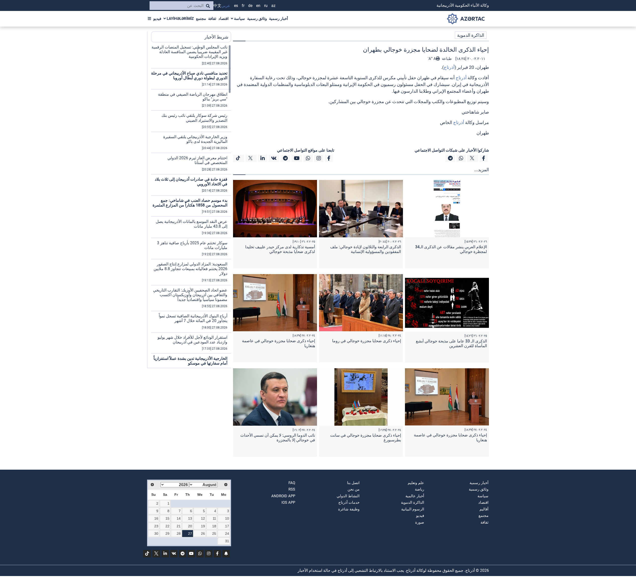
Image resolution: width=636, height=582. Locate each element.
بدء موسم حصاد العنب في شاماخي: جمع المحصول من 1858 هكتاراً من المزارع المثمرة (190, 203)
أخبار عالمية (414, 496)
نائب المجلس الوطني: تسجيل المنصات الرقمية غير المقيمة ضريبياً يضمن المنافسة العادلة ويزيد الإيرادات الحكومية (189, 52)
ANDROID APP (283, 496)
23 (156, 526)
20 (190, 526)
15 (167, 518)
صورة (419, 522)
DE (250, 5)
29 (167, 534)
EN (258, 5)
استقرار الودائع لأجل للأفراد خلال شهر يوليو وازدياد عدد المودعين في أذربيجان (192, 339)
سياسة (239, 18)
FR (243, 5)
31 (227, 541)
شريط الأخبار (216, 37)
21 (179, 526)
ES (236, 5)
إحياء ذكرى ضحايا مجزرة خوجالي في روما (366, 340)
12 (203, 518)
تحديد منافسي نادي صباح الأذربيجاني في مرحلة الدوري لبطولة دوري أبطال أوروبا (189, 75)
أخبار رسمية (278, 18)
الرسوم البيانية (412, 509)
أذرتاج (449, 67)
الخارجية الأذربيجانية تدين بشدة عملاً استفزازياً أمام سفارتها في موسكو (190, 361)
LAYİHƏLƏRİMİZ (180, 18)
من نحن (353, 489)
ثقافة (212, 18)
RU (266, 5)
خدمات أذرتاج (348, 502)
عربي (225, 5)
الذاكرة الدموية (470, 35)
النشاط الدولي (348, 496)
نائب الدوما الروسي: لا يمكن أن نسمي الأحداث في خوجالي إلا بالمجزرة (277, 437)
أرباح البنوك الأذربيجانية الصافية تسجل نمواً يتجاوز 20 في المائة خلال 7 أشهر (193, 318)
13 (190, 518)
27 (190, 534)
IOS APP (288, 502)
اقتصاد (223, 18)
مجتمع (201, 18)
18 (214, 526)
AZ (273, 5)
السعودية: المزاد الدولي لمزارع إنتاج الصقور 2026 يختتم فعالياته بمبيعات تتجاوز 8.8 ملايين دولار (190, 269)
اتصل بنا (353, 483)
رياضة (419, 489)
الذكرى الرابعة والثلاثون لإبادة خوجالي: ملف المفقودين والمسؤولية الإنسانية (365, 249)
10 (227, 518)
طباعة (446, 58)
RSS (291, 489)
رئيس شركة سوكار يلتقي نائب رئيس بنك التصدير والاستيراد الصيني (194, 118)
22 (167, 526)
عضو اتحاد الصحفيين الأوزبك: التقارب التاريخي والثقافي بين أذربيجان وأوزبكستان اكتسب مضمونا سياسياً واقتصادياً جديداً (190, 295)
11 (214, 518)
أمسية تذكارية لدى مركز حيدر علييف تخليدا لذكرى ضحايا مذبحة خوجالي (280, 249)
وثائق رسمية (257, 18)
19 (203, 526)
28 (179, 534)
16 (156, 518)
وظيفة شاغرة (348, 509)
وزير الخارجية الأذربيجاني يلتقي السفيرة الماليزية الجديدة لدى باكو (195, 139)
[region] (191, 206)
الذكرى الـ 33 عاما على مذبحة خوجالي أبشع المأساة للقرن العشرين (451, 343)
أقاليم (483, 509)
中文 (217, 5)
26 (203, 534)
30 (156, 534)
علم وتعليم (416, 483)
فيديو (157, 18)
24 (227, 534)
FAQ (291, 483)
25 (214, 534)
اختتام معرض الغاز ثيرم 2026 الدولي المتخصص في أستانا (197, 160)
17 (227, 526)
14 (179, 518)
